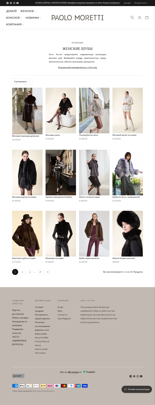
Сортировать (20, 81)
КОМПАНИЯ (14, 24)
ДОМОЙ (11, 11)
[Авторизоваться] (139, 17)
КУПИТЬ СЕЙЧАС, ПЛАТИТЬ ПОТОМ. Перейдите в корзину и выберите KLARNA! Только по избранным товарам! (82, 3)
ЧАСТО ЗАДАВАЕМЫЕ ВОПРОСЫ (19, 340)
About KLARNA (41, 337)
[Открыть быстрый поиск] (132, 17)
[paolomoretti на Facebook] (8, 3)
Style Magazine (64, 318)
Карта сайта (41, 333)
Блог (60, 311)
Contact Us (63, 314)
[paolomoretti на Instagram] (14, 3)
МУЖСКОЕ (13, 17)
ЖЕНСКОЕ (27, 11)
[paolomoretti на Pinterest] (11, 3)
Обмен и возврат (20, 317)
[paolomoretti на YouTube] (17, 3)
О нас (60, 307)
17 (40, 272)
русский (127, 3)
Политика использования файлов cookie (42, 326)
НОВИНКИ (32, 17)
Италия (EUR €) (140, 3)
